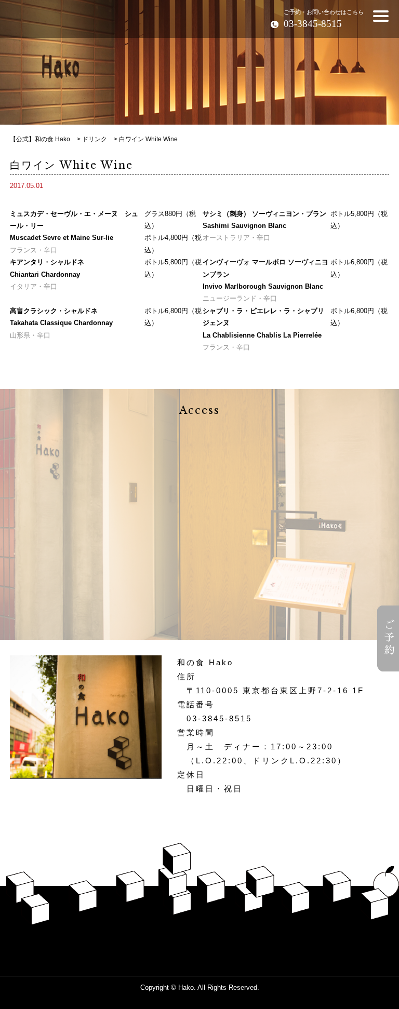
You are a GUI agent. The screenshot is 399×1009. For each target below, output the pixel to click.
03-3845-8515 (219, 718)
